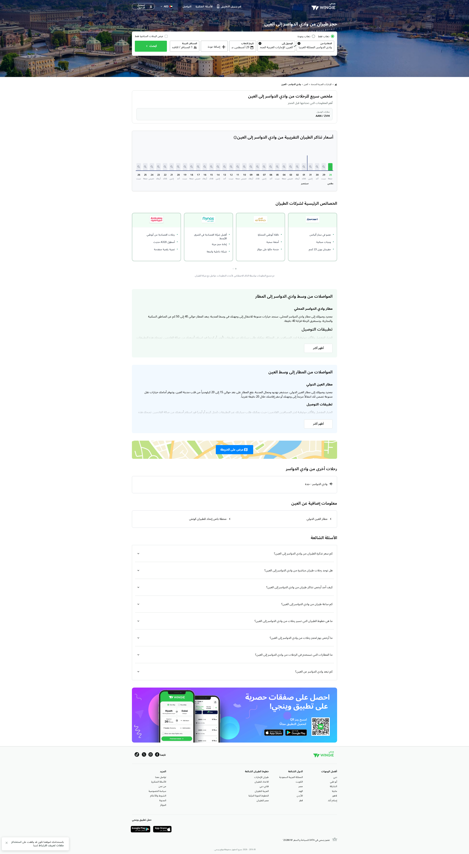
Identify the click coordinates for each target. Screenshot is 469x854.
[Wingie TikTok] (137, 755)
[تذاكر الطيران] (336, 84)
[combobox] (315, 47)
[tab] (236, 268)
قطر (301, 800)
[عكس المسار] (295, 46)
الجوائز (163, 805)
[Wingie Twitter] (144, 755)
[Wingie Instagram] (150, 755)
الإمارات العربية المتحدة (321, 84)
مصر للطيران (262, 800)
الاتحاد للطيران (261, 781)
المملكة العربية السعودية (291, 777)
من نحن (162, 786)
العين (306, 84)
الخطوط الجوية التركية (258, 795)
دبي (335, 777)
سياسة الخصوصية (157, 791)
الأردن (300, 795)
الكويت (299, 781)
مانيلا (334, 791)
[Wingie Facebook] (157, 755)
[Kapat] (6, 843)
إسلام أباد (332, 800)
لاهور (334, 795)
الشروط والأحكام (158, 795)
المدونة (162, 800)
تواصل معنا (160, 777)
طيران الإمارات (261, 777)
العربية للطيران (262, 791)
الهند (300, 791)
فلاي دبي (264, 786)
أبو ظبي (333, 781)
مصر (300, 786)
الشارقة (333, 786)
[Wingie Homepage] (324, 6)
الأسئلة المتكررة (158, 781)
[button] (330, 166)
